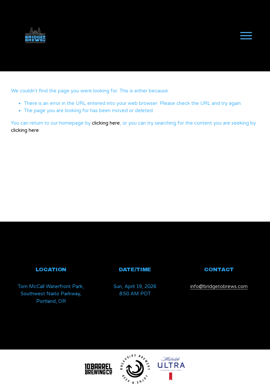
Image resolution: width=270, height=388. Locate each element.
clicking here (106, 123)
